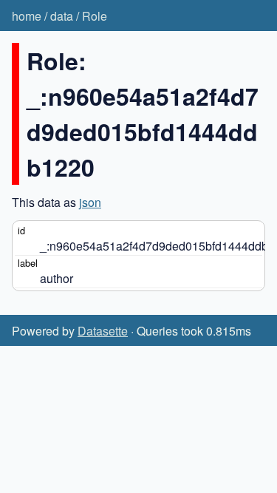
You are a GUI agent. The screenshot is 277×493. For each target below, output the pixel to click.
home (26, 15)
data (61, 15)
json (90, 202)
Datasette (103, 330)
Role (94, 15)
